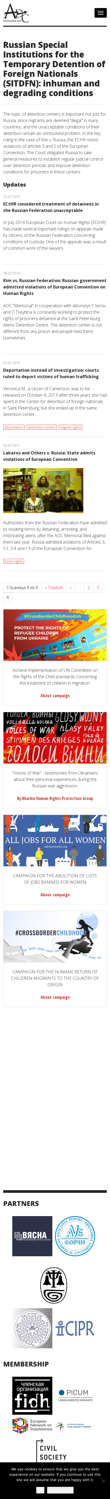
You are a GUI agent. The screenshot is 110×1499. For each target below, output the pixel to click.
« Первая (54, 587)
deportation (14, 427)
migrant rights (70, 427)
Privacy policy (60, 1490)
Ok (40, 1490)
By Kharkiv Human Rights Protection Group (55, 798)
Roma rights (14, 561)
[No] (103, 1480)
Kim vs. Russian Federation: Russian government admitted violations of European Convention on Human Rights (55, 287)
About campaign (55, 696)
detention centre (41, 427)
